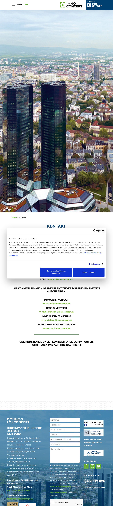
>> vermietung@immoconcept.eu (56, 320)
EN (26, 4)
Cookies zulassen (88, 272)
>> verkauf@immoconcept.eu (56, 303)
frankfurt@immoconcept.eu (60, 279)
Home (14, 217)
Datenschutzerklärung (92, 253)
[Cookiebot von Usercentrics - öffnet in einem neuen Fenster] (95, 230)
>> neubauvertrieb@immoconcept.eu (56, 312)
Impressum (13, 255)
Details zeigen (94, 264)
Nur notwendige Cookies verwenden (56, 272)
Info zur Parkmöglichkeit (18, 490)
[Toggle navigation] (13, 5)
